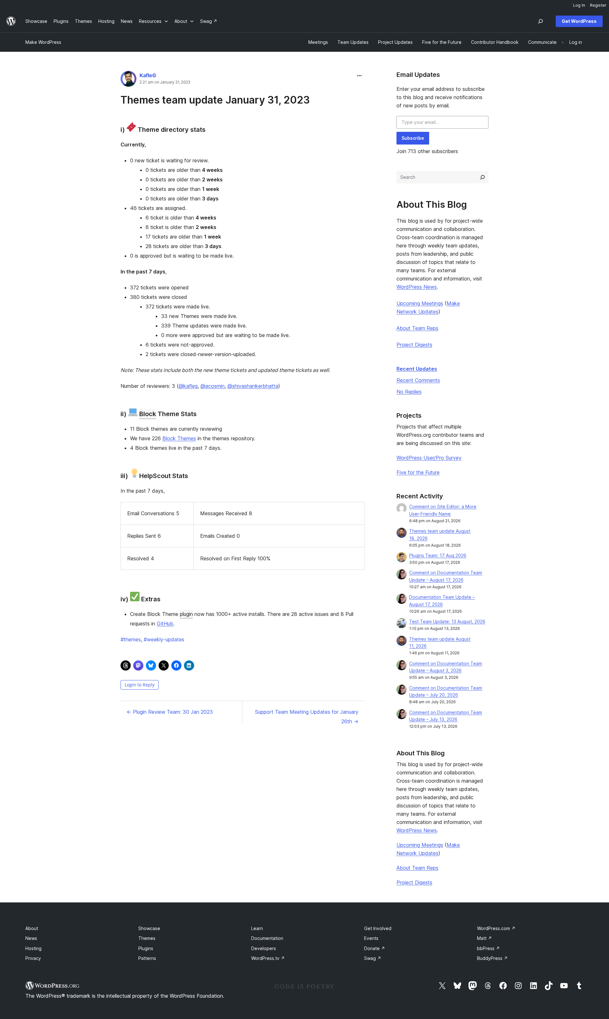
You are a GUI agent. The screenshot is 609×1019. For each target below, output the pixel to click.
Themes (146, 938)
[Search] (482, 177)
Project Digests (414, 344)
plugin (186, 614)
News (31, 938)
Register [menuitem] (598, 5)
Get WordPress (579, 21)
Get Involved (377, 928)
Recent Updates (416, 369)
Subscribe (413, 138)
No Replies (409, 391)
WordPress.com (496, 928)
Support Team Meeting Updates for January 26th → (306, 717)
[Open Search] (540, 21)
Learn (257, 928)
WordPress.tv (268, 958)
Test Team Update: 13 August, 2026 (447, 621)
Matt (484, 938)
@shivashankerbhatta (252, 386)
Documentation (267, 938)
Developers (263, 948)
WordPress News (416, 287)
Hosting (33, 948)
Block (147, 414)
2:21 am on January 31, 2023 (165, 82)
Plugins (145, 948)
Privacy (33, 958)
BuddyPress (492, 958)
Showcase (149, 928)
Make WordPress (43, 42)
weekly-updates (164, 639)
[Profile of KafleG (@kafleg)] (128, 80)
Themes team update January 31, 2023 (215, 100)
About (31, 928)
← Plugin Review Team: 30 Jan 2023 (170, 712)
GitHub (165, 623)
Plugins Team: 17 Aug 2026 (437, 555)
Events (371, 938)
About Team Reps (417, 328)
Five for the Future (418, 472)
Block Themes (179, 438)
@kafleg (188, 386)
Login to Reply (139, 685)
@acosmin (212, 386)
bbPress (488, 948)
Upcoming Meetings (419, 303)
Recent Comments (418, 380)
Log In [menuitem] (579, 5)
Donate (374, 948)
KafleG (148, 75)
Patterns (147, 958)
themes (131, 639)
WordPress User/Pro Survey (429, 458)
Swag (372, 958)
